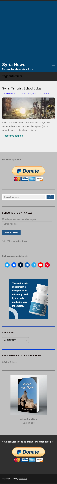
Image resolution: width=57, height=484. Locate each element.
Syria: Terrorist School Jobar (22, 88)
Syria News (13, 64)
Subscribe (11, 232)
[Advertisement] (28, 30)
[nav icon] (53, 66)
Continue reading (14, 136)
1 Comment (45, 94)
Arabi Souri (9, 94)
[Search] (50, 197)
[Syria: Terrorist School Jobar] (28, 108)
